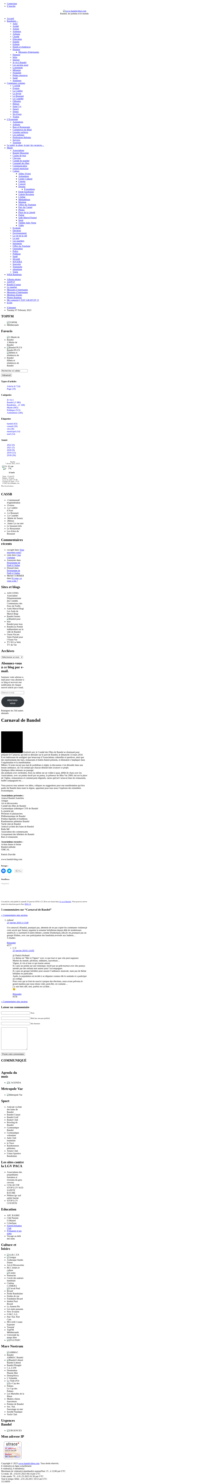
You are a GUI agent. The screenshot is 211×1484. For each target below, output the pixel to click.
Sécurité (16, 259)
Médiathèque (24, 199)
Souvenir (17, 264)
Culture (16, 171)
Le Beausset (18, 96)
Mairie (10, 148)
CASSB (16, 85)
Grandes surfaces (20, 132)
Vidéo (21, 225)
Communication (20, 166)
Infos (15, 57)
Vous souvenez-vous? (15, 551)
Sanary (16, 109)
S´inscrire (11, 6)
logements (17, 243)
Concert (22, 184)
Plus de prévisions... (7, 486)
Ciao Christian (14, 556)
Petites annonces (20, 75)
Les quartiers (18, 241)
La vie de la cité (20, 235)
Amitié (16, 26)
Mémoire (17, 70)
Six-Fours (17, 114)
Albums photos (14, 279)
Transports (17, 267)
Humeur (16, 49)
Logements (18, 67)
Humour (16, 54)
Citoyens (17, 158)
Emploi (16, 42)
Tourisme (17, 142)
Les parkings (18, 135)
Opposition (18, 248)
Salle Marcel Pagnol (27, 217)
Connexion (12, 3)
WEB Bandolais (14, 274)
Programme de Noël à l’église (13, 564)
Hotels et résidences (22, 47)
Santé (15, 78)
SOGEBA (17, 261)
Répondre (11, 943)
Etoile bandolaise (26, 192)
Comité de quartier (21, 160)
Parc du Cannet (25, 207)
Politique (17, 254)
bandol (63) (12, 423)
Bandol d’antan (14, 284)
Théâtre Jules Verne (27, 223)
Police (15, 251)
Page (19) (11, 389)
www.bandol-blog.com (28, 1463)
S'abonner (11, 307)
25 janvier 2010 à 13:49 (17, 922)
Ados (15, 23)
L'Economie (12, 119)
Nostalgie (17, 73)
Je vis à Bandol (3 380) (14, 401)
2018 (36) (11, 455)
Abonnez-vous (12, 702)
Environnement (20, 233)
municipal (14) (13, 431)
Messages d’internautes (17, 290)
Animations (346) (15, 413)
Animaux (17, 31)
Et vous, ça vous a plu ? (14, 579)
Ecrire (9, 302)
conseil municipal (20, 168)
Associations (18, 150)
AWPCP (11, 282)
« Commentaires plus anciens (14, 915)
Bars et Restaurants (21, 127)
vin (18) (10, 429)
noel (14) (11, 434)
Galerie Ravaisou (26, 194)
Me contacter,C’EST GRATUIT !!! (23, 300)
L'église (21, 197)
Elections (17, 230)
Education (17, 39)
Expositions (29, 189)
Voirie (15, 272)
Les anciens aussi (20, 65)
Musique (22, 202)
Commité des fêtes (21, 163)
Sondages (17, 80)
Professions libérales (22, 137)
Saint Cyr (17, 106)
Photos (21, 210)
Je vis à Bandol (19, 62)
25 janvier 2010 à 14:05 (23, 950)
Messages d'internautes (28, 52)
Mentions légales (14, 295)
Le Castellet (18, 98)
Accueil (10, 18)
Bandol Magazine (21, 153)
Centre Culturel (25, 179)
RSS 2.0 (28, 904)
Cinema (21, 181)
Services (16, 140)
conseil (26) (12, 426)
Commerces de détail (22, 129)
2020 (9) (11, 450)
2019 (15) (11, 452)
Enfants (16, 44)
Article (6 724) (13, 386)
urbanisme (17, 269)
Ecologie (17, 228)
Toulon (16, 117)
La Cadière (18, 91)
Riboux (16, 104)
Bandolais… (12, 21)
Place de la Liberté (26, 212)
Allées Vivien (24, 173)
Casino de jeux (19, 155)
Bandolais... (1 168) (16, 405)
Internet (16, 60)
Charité (16, 36)
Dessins (21, 186)
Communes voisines (16, 83)
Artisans (16, 34)
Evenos (16, 88)
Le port (16, 238)
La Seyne (17, 93)
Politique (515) (13, 410)
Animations (18, 122)
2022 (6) (11, 445)
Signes (16, 111)
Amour (16, 29)
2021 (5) (11, 447)
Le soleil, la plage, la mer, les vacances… (25, 145)
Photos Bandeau (14, 297)
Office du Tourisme (27, 204)
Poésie (21, 215)
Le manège (12, 287)
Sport (20, 220)
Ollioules (17, 101)
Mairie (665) (12, 407)
